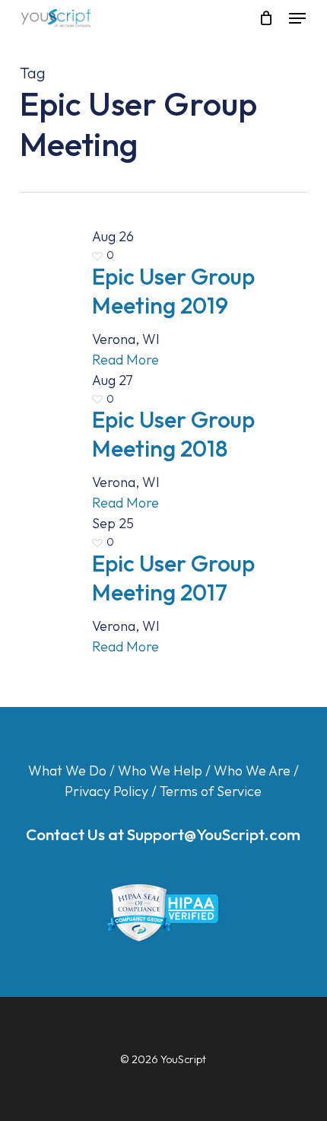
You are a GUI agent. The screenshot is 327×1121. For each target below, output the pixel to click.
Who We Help (160, 770)
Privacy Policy (106, 791)
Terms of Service (211, 791)
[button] (297, 18)
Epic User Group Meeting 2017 (173, 578)
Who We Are (252, 770)
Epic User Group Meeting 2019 (173, 291)
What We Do (67, 770)
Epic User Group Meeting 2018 (173, 434)
